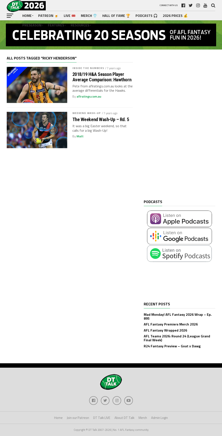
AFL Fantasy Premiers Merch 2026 (171, 324)
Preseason (31, 25)
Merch (143, 417)
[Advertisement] (176, 128)
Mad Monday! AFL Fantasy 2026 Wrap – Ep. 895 (178, 316)
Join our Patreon (78, 417)
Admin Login (159, 417)
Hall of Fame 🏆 (116, 15)
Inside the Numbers (88, 68)
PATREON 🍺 (48, 15)
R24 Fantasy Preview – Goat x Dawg (172, 346)
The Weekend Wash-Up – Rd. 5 (100, 119)
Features (56, 25)
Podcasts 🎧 (146, 15)
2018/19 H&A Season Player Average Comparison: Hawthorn (101, 77)
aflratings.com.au (89, 96)
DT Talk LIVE (101, 417)
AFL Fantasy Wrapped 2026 (165, 330)
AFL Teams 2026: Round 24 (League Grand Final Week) (177, 338)
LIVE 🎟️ (70, 15)
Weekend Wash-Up (86, 113)
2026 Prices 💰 (175, 15)
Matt (80, 136)
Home (27, 15)
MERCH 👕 (89, 15)
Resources (80, 25)
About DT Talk (124, 417)
